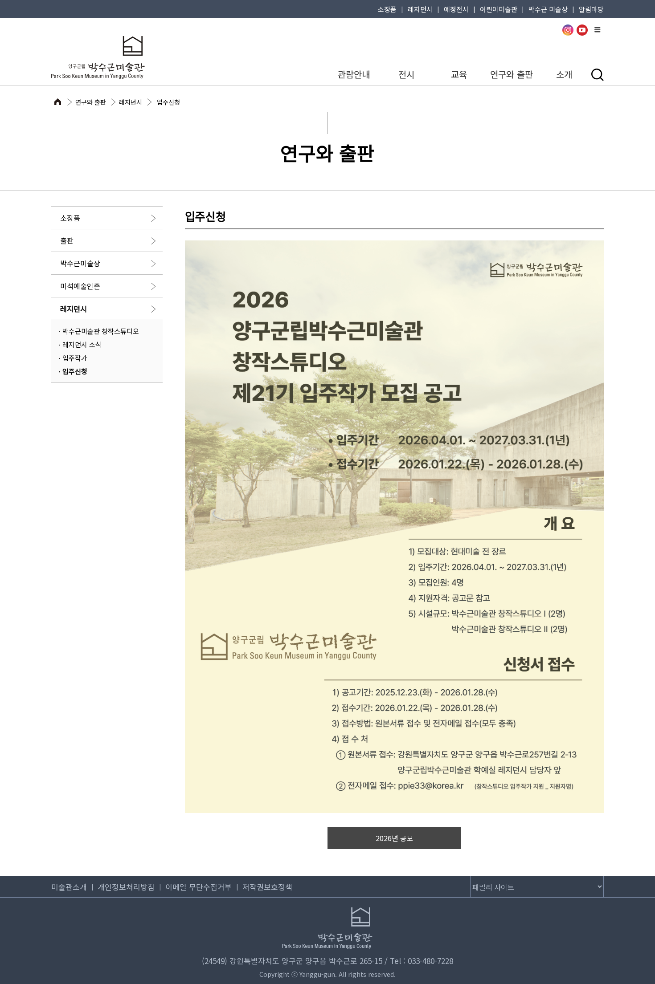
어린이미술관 (498, 9)
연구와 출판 (511, 74)
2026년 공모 (394, 838)
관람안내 (354, 74)
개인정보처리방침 (126, 886)
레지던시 (420, 9)
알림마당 (591, 9)
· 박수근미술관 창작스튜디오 (98, 331)
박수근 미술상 (548, 9)
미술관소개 (69, 886)
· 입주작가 (72, 357)
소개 (564, 74)
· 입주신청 (72, 371)
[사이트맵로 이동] (597, 29)
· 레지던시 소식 (80, 344)
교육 (459, 74)
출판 (67, 240)
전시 (406, 74)
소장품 (387, 9)
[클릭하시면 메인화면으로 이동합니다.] (95, 57)
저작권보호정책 (267, 886)
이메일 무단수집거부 (198, 886)
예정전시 (456, 9)
